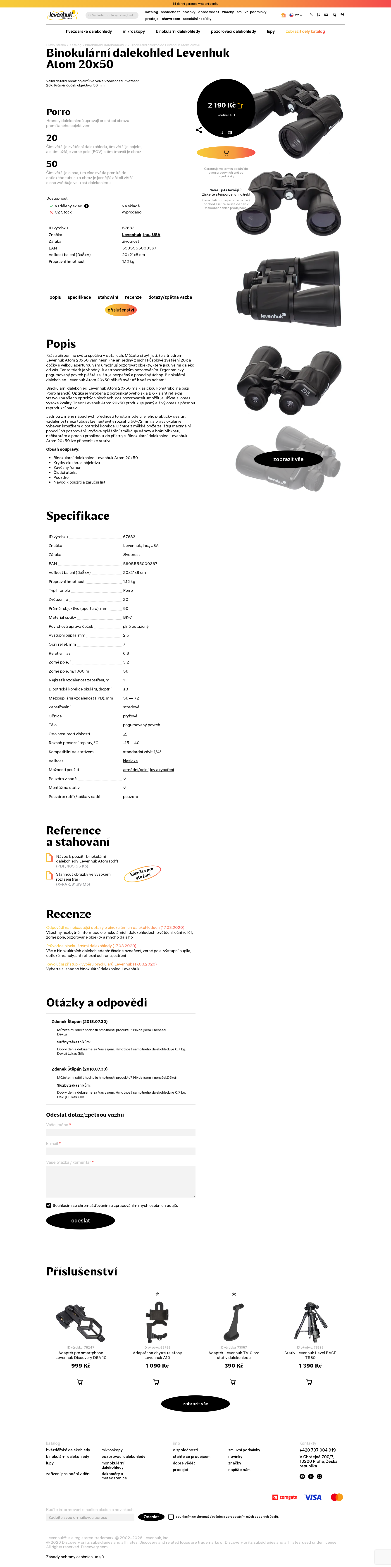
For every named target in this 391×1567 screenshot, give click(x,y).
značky (228, 12)
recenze (133, 297)
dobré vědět (208, 12)
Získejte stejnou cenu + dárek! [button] (226, 194)
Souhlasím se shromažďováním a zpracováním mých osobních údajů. (115, 1205)
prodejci (152, 19)
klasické (130, 760)
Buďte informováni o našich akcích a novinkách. (90, 1510)
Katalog (75, 45)
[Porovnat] (326, 15)
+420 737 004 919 (318, 1450)
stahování (108, 297)
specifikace (79, 297)
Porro (128, 590)
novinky (189, 12)
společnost (170, 12)
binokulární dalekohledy (178, 31)
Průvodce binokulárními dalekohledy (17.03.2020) (91, 945)
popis (55, 297)
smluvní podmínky (252, 12)
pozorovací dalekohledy (233, 31)
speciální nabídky (197, 19)
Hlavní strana (56, 45)
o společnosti (185, 1450)
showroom (171, 19)
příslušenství (121, 310)
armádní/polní (135, 769)
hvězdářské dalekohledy (89, 31)
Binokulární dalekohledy (104, 45)
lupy (271, 31)
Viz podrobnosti (208, 4)
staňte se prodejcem (191, 1456)
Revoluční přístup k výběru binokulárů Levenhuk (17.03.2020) (101, 964)
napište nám (239, 1470)
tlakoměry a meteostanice (114, 1476)
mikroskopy (134, 31)
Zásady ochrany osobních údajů (75, 1557)
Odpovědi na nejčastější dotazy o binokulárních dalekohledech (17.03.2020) (115, 927)
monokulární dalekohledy (113, 1465)
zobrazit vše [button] (288, 459)
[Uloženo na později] (319, 15)
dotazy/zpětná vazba (170, 297)
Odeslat (151, 1516)
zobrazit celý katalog (305, 31)
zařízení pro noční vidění (68, 1474)
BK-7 (127, 617)
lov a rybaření (162, 769)
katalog (151, 12)
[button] (311, 15)
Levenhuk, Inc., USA (141, 234)
